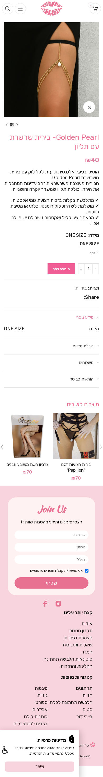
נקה (92, 253)
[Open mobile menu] (20, 8)
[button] (4, 750)
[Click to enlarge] (89, 107)
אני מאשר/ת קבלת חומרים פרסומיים (56, 570)
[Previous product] (17, 124)
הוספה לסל (61, 269)
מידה (94, 235)
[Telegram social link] (68, 297)
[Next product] (6, 124)
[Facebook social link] (81, 297)
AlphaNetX (83, 756)
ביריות (81, 288)
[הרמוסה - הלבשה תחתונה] (51, 8)
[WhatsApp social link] (75, 297)
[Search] (7, 8)
